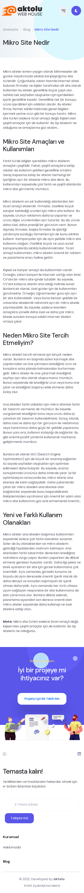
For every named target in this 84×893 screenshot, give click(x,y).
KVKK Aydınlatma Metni (42, 885)
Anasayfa (10, 29)
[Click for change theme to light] (76, 11)
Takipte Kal (19, 818)
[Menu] (63, 11)
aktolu (58, 879)
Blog (26, 29)
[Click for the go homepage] (23, 11)
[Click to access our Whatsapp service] (4, 754)
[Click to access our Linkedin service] (79, 754)
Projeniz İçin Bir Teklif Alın (41, 698)
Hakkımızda (12, 847)
